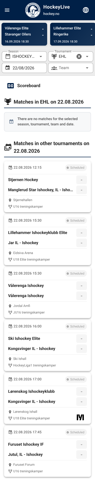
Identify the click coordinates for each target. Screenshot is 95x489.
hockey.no (51, 14)
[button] (79, 56)
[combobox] (24, 56)
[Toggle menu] (7, 10)
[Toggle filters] (86, 10)
